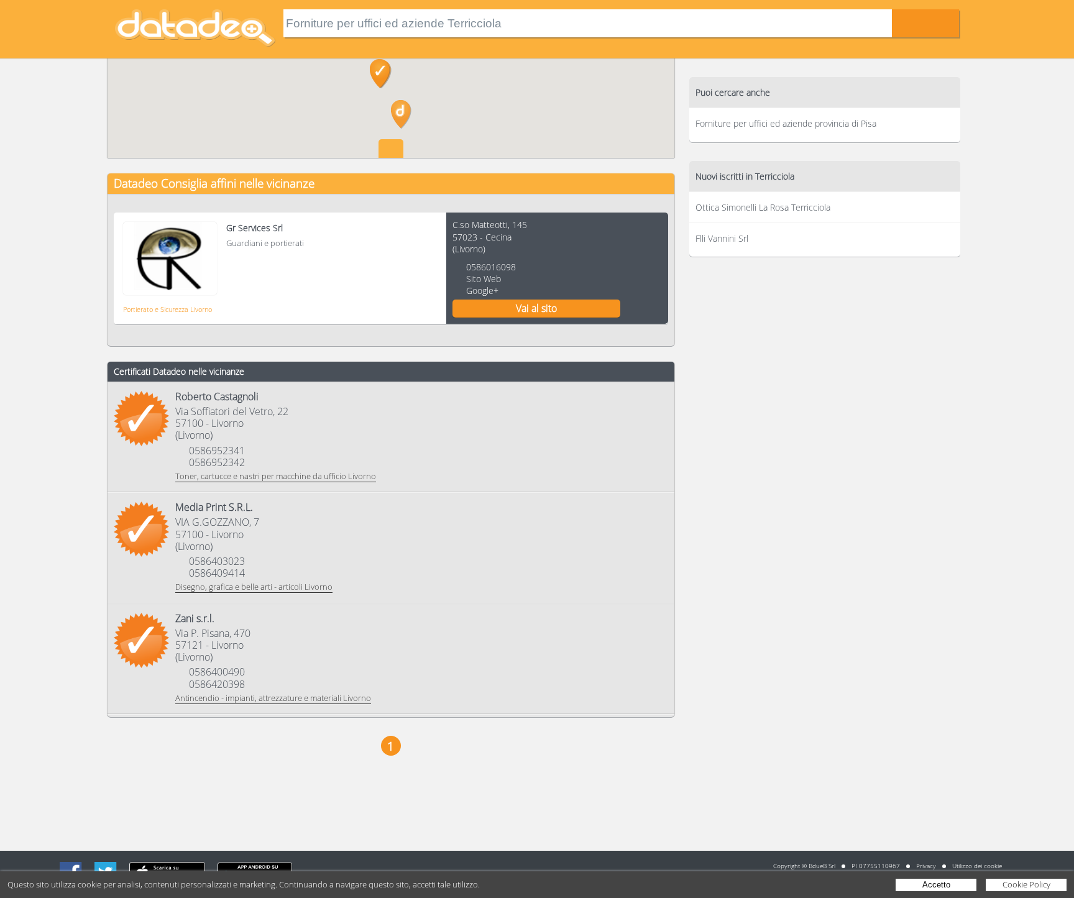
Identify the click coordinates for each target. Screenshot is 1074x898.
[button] (401, 114)
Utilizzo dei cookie (977, 865)
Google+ (482, 290)
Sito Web (483, 279)
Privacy (926, 865)
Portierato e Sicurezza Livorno (167, 309)
